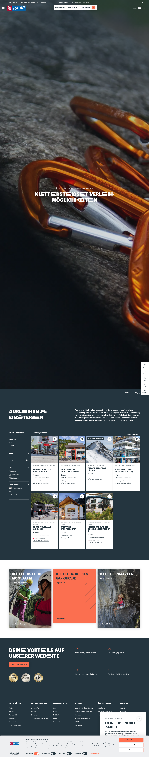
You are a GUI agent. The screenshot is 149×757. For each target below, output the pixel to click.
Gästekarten (102, 708)
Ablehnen (131, 750)
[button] (19, 439)
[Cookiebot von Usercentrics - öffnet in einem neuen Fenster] (14, 753)
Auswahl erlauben (131, 745)
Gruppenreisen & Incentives (39, 718)
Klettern (77, 188)
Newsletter (123, 711)
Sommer (11, 711)
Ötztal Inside (104, 703)
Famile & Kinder (14, 722)
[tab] (64, 2)
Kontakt (122, 708)
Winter (11, 708)
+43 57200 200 (13, 2)
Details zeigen (94, 753)
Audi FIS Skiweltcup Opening (84, 708)
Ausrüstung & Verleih (87, 188)
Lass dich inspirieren (15, 725)
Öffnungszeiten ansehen (41, 483)
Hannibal (78, 715)
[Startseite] (56, 188)
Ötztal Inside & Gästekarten (29, 2)
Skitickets (34, 711)
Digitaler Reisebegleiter (105, 711)
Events (78, 703)
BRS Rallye (78, 725)
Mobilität (56, 715)
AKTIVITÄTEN (15, 703)
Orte (54, 708)
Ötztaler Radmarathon (82, 718)
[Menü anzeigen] (3, 8)
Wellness (12, 718)
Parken (55, 718)
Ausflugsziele (13, 715)
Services (124, 703)
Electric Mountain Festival (83, 711)
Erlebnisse (34, 715)
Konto (99, 715)
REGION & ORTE (60, 703)
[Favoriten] (143, 2)
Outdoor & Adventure (68, 188)
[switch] (53, 753)
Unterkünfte (35, 708)
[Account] (146, 2)
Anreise (43, 2)
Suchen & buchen (39, 703)
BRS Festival (79, 722)
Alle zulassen (131, 740)
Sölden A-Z (56, 722)
